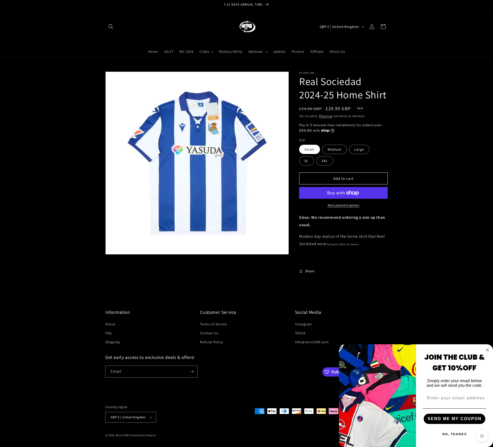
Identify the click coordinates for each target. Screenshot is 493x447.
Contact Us (209, 333)
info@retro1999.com (312, 342)
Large (359, 149)
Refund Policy (211, 342)
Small (310, 149)
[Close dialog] (487, 350)
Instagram (303, 324)
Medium (335, 149)
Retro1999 (122, 435)
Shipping (325, 116)
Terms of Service (213, 324)
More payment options (343, 205)
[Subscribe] (191, 372)
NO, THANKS (454, 434)
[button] (111, 26)
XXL (325, 161)
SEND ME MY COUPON (455, 419)
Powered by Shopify (143, 435)
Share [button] (310, 271)
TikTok (300, 333)
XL (307, 161)
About (110, 324)
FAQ (108, 333)
